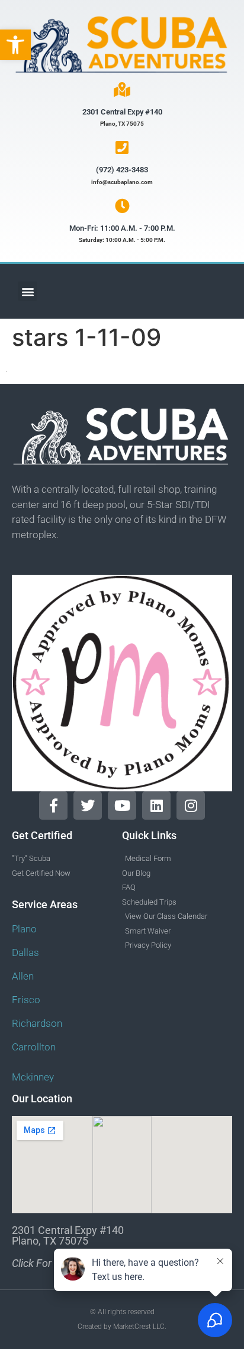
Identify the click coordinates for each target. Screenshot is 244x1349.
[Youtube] (122, 805)
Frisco (26, 1000)
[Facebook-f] (53, 805)
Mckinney (33, 1077)
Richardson (37, 1023)
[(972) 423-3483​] (122, 147)
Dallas (25, 952)
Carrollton (34, 1047)
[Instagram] (190, 805)
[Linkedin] (156, 805)
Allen (23, 976)
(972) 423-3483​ (122, 169)
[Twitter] (87, 805)
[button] (15, 45)
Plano (24, 929)
